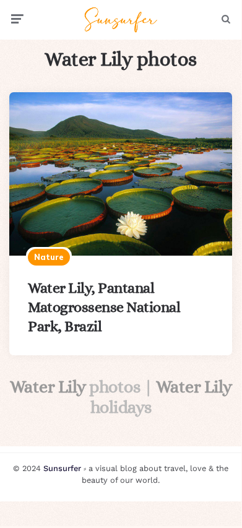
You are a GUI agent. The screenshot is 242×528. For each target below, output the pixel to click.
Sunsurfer (62, 468)
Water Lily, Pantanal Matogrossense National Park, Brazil (104, 307)
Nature (49, 257)
